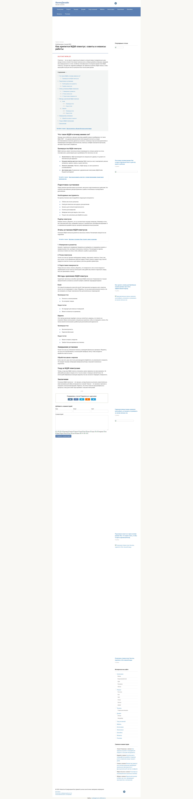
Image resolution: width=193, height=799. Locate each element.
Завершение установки (66, 116)
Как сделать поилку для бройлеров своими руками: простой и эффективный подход (125, 286)
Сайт (92, 409)
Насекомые (120, 9)
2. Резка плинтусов (67, 94)
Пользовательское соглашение (63, 794)
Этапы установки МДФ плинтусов (68, 88)
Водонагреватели (122, 679)
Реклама (67, 14)
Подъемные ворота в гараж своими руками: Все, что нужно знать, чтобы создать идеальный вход (126, 535)
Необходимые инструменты (69, 83)
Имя (56, 409)
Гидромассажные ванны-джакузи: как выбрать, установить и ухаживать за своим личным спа (126, 411)
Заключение (62, 123)
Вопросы (59, 14)
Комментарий (59, 414)
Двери (119, 705)
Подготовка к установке (66, 81)
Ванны (119, 676)
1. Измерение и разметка (68, 91)
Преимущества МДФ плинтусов (70, 78)
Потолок (120, 692)
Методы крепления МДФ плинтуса (69, 99)
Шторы (119, 715)
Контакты (57, 791)
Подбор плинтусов (67, 86)
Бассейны (130, 9)
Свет (119, 697)
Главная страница (59, 42)
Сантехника (60, 9)
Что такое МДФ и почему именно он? (69, 76)
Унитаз (119, 686)
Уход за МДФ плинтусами (66, 121)
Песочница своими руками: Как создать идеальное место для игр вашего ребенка (125, 162)
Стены (119, 699)
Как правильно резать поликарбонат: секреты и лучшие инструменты (126, 750)
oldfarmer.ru (102, 798)
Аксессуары (111, 9)
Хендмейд (120, 718)
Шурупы (64, 108)
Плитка (119, 702)
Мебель (102, 9)
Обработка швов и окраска (69, 118)
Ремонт (68, 9)
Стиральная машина (123, 710)
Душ (119, 681)
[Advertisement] (96, 29)
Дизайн (83, 9)
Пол (119, 694)
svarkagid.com (95, 798)
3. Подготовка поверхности (69, 96)
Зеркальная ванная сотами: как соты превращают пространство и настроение (127, 778)
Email (74, 409)
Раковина (120, 684)
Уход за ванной (92, 9)
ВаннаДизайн (62, 2)
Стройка (117, 166)
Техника (76, 9)
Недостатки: (69, 106)
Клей (63, 101)
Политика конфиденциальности (63, 793)
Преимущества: (70, 103)
